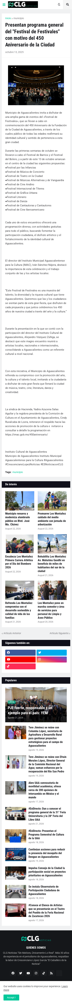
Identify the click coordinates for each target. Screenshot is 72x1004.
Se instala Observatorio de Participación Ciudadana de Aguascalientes (44, 890)
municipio (18, 18)
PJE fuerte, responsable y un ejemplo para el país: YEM (30, 710)
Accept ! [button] (11, 997)
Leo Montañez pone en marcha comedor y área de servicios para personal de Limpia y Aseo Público (51, 610)
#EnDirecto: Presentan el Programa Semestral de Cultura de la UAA (46, 834)
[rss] (51, 973)
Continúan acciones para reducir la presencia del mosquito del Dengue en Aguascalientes (46, 853)
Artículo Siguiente (59, 633)
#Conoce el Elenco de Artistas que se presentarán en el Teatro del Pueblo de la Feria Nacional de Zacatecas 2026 (46, 911)
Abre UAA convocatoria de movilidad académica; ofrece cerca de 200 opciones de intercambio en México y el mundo (44, 790)
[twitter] (52, 653)
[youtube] (20, 659)
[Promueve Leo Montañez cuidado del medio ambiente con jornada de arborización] (52, 501)
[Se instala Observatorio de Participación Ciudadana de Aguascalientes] (15, 891)
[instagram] (52, 659)
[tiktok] (20, 666)
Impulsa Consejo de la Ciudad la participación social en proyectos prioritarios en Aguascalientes (47, 871)
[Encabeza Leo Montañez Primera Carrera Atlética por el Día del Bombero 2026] (19, 543)
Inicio (8, 18)
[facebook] (20, 653)
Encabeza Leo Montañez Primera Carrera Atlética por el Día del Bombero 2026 (19, 562)
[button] (4, 4)
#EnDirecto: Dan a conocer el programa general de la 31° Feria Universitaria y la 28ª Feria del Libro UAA (47, 814)
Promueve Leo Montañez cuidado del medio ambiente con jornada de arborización (52, 519)
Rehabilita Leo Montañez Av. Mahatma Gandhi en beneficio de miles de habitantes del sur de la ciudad (52, 564)
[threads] (52, 666)
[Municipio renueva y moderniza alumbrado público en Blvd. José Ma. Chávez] (19, 501)
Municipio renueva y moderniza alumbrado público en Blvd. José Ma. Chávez (17, 519)
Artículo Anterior (12, 633)
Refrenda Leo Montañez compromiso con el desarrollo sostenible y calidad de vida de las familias (18, 610)
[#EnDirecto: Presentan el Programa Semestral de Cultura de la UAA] (15, 836)
